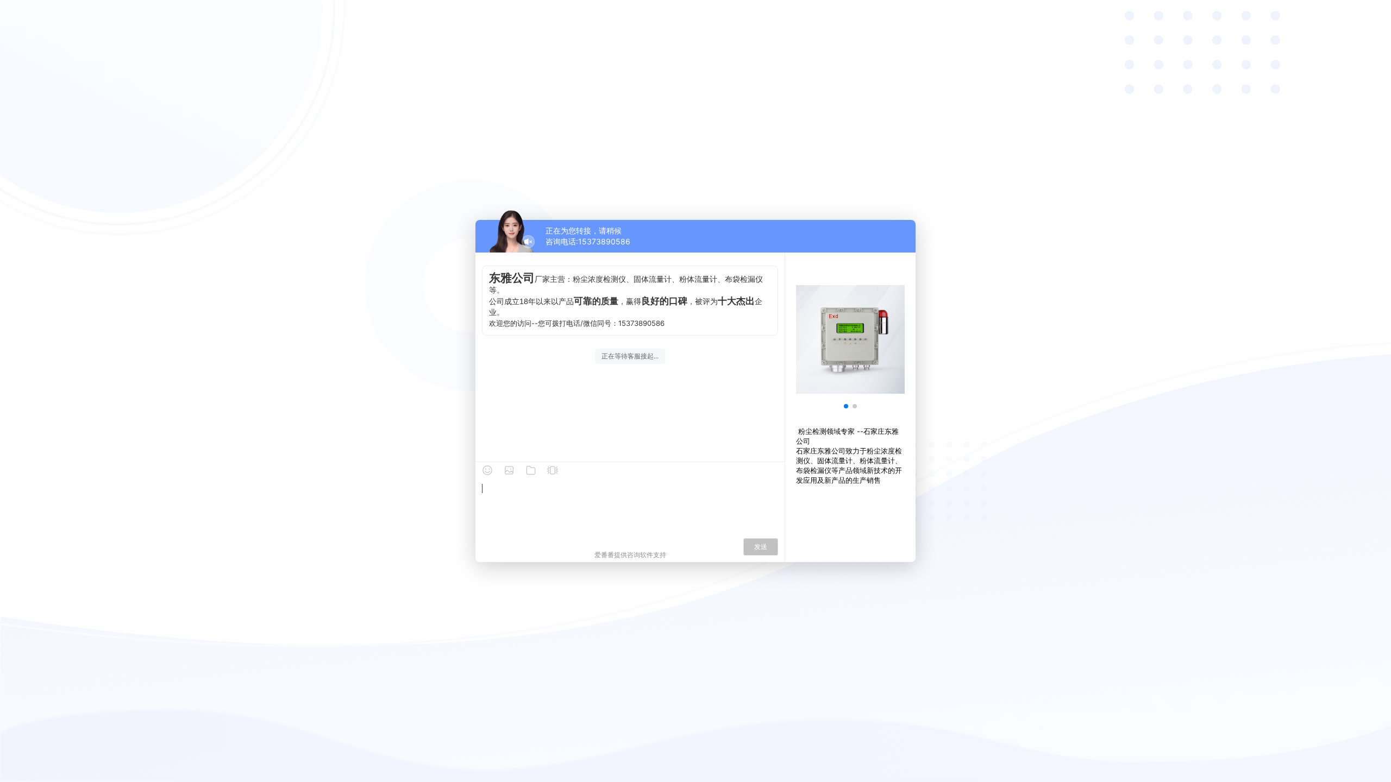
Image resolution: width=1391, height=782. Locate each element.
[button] (846, 406)
